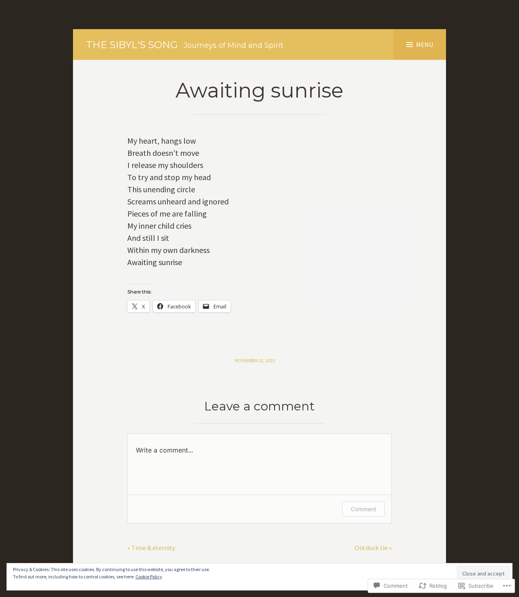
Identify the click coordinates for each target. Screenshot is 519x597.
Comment (363, 509)
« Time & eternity (151, 548)
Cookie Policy (148, 577)
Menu (424, 44)
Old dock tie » (373, 548)
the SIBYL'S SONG (132, 45)
